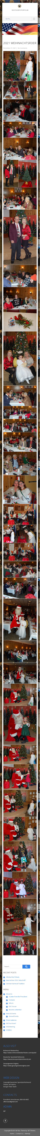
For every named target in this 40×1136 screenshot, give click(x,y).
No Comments (22, 48)
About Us (9, 994)
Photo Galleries (11, 1020)
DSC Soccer (13, 1006)
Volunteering (10, 1027)
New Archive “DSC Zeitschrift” (16, 980)
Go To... (8, 19)
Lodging (8, 1030)
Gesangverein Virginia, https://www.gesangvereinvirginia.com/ (16, 1065)
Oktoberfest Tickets (12, 977)
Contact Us (19, 1134)
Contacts (12, 1000)
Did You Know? (11, 1023)
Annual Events (14, 1016)
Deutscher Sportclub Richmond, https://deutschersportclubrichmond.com (17, 1058)
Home (12, 1134)
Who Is (11, 1003)
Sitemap (27, 1134)
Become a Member (15, 1010)
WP (4, 1111)
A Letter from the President (18, 997)
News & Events (11, 1014)
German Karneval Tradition (15, 984)
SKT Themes (31, 1131)
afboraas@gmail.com (10, 1102)
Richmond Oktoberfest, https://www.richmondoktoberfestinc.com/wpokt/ (19, 1052)
